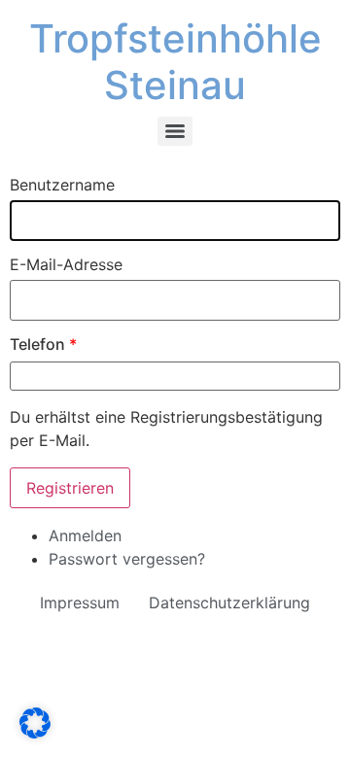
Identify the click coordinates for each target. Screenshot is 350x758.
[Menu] (175, 131)
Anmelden (85, 535)
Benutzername (62, 184)
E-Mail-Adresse (66, 264)
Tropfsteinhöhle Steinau (175, 62)
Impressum (80, 602)
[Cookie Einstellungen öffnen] (35, 732)
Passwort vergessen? (127, 558)
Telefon (43, 344)
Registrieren (70, 488)
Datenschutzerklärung (229, 602)
